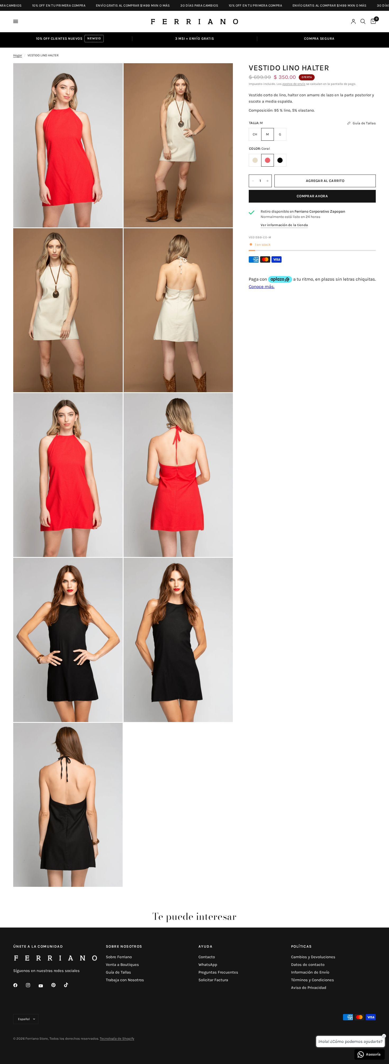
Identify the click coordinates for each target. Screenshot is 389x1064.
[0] (372, 21)
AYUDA (205, 946)
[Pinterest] (57, 985)
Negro (280, 160)
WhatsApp (207, 964)
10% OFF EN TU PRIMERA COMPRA (33, 5)
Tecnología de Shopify (117, 1038)
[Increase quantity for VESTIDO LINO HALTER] (268, 181)
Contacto (206, 957)
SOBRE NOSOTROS (124, 946)
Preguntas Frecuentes (218, 972)
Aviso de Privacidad (308, 987)
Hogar (17, 55)
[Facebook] (19, 985)
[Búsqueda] (363, 21)
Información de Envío (310, 972)
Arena (255, 160)
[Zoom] (112, 74)
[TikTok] (70, 985)
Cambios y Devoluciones (313, 957)
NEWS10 (94, 38)
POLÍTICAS (301, 946)
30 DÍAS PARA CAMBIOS (174, 5)
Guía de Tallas (118, 972)
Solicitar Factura (213, 980)
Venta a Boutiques (122, 964)
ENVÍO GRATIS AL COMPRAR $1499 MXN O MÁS (107, 5)
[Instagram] (32, 985)
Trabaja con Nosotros (125, 980)
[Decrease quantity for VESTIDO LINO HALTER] (253, 181)
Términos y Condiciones (312, 980)
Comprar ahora (312, 196)
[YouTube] (44, 986)
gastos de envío (293, 84)
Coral (267, 160)
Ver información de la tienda (284, 225)
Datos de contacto (307, 964)
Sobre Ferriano (119, 957)
